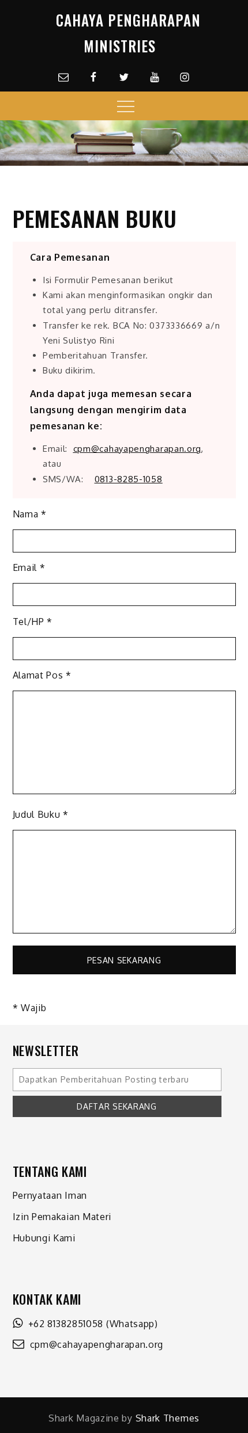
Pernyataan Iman (50, 1195)
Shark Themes (168, 1418)
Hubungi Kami (44, 1238)
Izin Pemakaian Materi (62, 1216)
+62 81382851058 (62, 1323)
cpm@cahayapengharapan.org (93, 1344)
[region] (124, 143)
